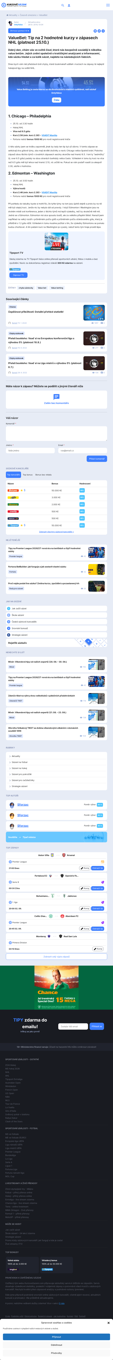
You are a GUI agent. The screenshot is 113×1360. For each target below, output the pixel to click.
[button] (108, 1322)
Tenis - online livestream (16, 1206)
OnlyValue (18, 24)
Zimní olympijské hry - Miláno (19, 1189)
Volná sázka (13, 1260)
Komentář (11, 423)
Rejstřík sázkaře (17, 642)
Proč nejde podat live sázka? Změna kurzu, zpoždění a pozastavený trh (43, 583)
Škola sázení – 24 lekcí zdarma (20, 1233)
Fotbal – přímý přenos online (18, 1192)
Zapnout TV (18, 275)
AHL (7, 1075)
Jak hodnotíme (59, 1316)
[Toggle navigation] (108, 5)
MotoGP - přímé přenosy (17, 1217)
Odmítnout (56, 1345)
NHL (7, 1072)
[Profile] (69, 5)
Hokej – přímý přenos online (18, 1196)
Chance (12, 307)
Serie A (8, 1162)
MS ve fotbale (12, 1134)
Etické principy (31, 1316)
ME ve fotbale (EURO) (15, 1137)
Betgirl (14, 323)
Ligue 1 (8, 1165)
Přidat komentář (97, 458)
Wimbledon (10, 1086)
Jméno (10, 445)
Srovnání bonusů (20, 628)
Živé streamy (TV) (14, 1244)
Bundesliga (10, 1155)
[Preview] (102, 861)
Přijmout (56, 1336)
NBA (7, 1097)
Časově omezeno (28, 15)
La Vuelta (9, 1107)
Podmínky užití (17, 1316)
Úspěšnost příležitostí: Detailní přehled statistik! (36, 311)
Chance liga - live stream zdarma (21, 1203)
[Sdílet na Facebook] (95, 30)
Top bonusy (12, 1252)
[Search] (63, 5)
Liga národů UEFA (13, 1144)
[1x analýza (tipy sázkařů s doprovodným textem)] (102, 882)
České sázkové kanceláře (24, 621)
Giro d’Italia (10, 1111)
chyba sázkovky (26, 288)
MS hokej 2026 (12, 1068)
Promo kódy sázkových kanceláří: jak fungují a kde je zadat (34, 1240)
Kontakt (70, 1316)
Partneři (82, 1316)
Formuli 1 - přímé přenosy (17, 1213)
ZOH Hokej (10, 1065)
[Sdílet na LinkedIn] (103, 30)
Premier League (12, 1151)
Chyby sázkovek (16, 333)
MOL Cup (9, 1176)
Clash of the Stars (13, 1121)
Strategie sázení (19, 635)
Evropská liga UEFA (14, 1141)
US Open (9, 1093)
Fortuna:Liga (11, 1169)
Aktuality (13, 15)
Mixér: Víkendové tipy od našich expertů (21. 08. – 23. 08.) (37, 712)
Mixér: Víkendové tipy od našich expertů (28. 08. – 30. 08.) (37, 661)
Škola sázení (18, 615)
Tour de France (12, 1104)
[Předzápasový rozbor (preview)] (102, 862)
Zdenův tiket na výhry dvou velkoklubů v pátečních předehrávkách (41, 695)
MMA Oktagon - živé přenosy (19, 1210)
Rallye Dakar (11, 1118)
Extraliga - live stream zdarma (19, 1199)
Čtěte (56, 100)
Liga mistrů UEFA (13, 1148)
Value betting (57, 288)
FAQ (76, 1316)
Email (61, 445)
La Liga (8, 1158)
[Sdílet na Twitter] (99, 30)
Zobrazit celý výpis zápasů (57, 956)
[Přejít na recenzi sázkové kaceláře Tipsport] (14, 269)
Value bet (42, 288)
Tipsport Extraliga (13, 1079)
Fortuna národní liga (14, 1173)
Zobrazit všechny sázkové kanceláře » (56, 532)
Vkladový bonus (49, 1260)
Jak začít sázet (19, 608)
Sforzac (23, 804)
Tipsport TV (16, 252)
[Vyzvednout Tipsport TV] (56, 241)
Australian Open (13, 1082)
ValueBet (43, 15)
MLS (7, 1100)
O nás (61, 1303)
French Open (11, 1089)
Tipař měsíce (29, 837)
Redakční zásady (45, 1316)
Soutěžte (13, 837)
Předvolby (56, 1353)
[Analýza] (102, 882)
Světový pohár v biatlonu (17, 1114)
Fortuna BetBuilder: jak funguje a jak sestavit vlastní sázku (37, 566)
